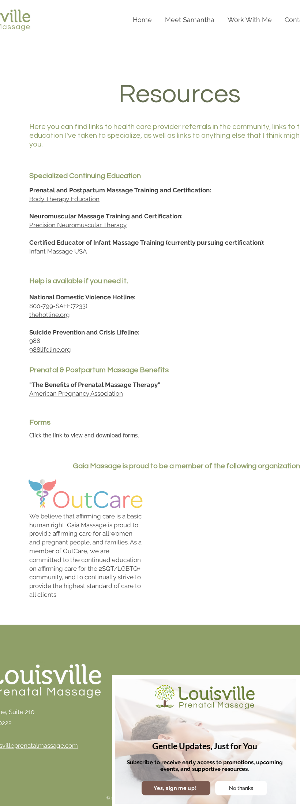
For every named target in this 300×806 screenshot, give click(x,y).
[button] (176, 788)
